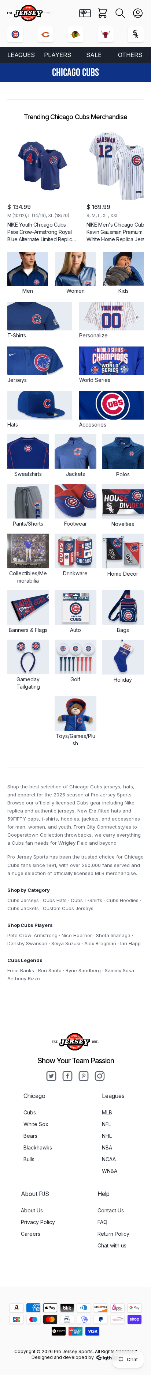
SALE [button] (94, 54)
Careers (30, 1234)
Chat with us (111, 1245)
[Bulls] (105, 34)
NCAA (109, 1159)
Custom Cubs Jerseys (68, 908)
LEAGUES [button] (21, 54)
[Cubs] (15, 34)
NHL (107, 1136)
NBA (107, 1147)
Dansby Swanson (27, 943)
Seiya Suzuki (65, 943)
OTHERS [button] (130, 54)
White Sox (35, 1124)
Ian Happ (130, 943)
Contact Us (110, 1210)
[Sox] (136, 34)
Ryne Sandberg (83, 970)
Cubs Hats (55, 900)
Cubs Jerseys (23, 900)
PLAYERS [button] (57, 54)
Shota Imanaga (113, 935)
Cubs (29, 1112)
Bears (30, 1136)
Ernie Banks (20, 970)
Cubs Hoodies (122, 900)
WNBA (109, 1171)
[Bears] (45, 34)
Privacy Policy (38, 1222)
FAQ (102, 1222)
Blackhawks (37, 1147)
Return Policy (113, 1234)
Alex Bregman (100, 943)
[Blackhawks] (75, 34)
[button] (120, 13)
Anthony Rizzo (23, 978)
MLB (107, 1112)
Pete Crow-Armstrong (32, 935)
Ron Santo (50, 970)
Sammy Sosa (119, 970)
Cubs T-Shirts (86, 900)
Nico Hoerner (77, 935)
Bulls (28, 1159)
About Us (32, 1210)
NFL (106, 1124)
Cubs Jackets (23, 908)
